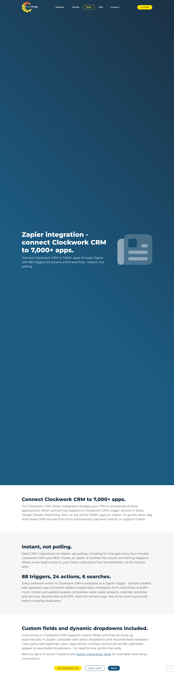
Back (114, 668)
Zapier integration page (93, 654)
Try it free (144, 7)
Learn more (94, 668)
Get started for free (67, 668)
